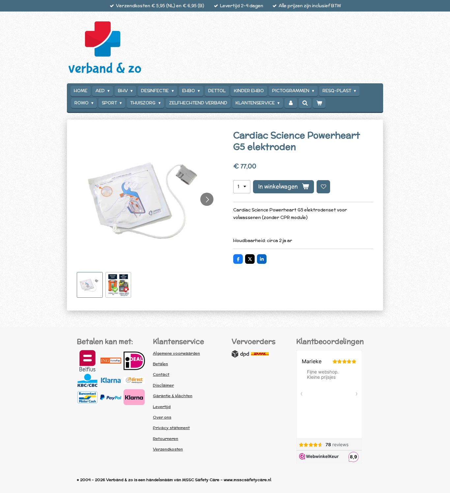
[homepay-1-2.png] (111, 360)
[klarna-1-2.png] (111, 380)
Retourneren (165, 438)
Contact (161, 374)
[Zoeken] (305, 103)
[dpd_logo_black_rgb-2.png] (240, 354)
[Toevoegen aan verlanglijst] (323, 187)
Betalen (160, 364)
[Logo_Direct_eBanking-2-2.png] (134, 380)
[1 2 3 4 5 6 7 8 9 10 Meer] (241, 187)
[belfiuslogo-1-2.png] (87, 360)
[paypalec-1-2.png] (111, 397)
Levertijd (162, 406)
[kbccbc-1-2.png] (87, 380)
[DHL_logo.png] (260, 354)
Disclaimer (163, 385)
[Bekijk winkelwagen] (319, 103)
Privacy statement (171, 427)
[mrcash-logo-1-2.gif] (87, 397)
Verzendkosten (168, 449)
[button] (90, 285)
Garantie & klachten (172, 395)
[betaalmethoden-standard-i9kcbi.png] (134, 397)
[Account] (291, 103)
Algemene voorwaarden (176, 353)
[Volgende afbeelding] (206, 199)
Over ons (162, 417)
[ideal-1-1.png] (134, 360)
